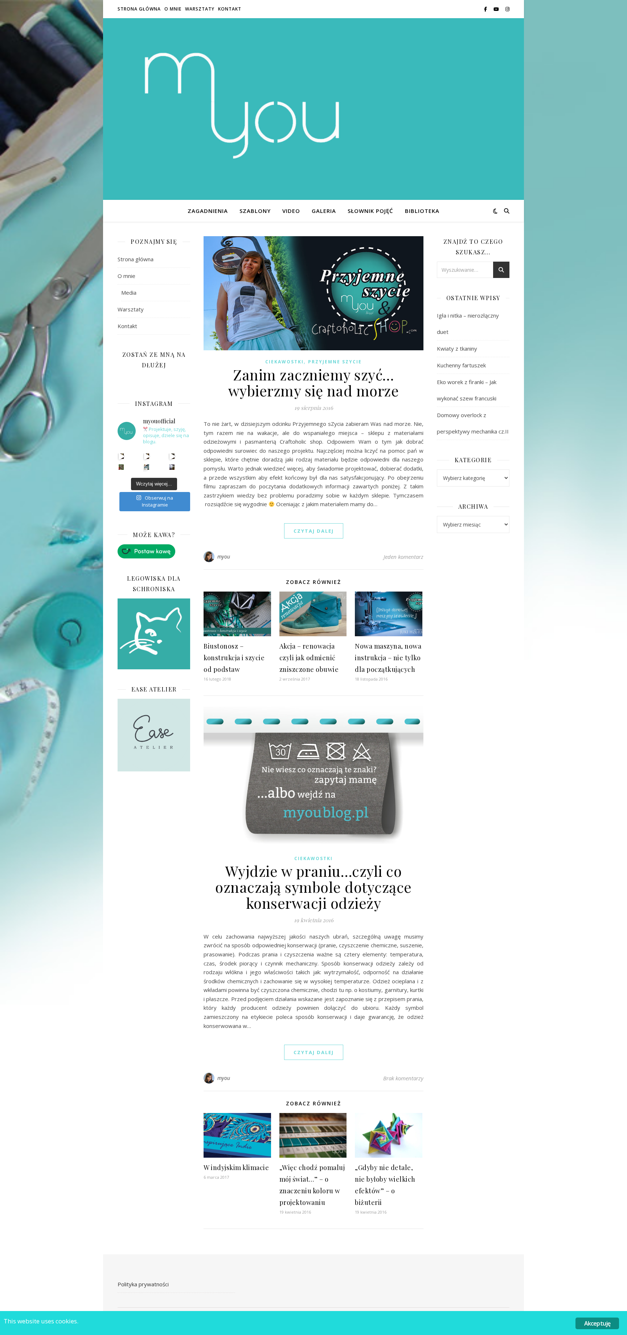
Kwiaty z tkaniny (457, 348)
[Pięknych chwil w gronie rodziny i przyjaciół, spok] (121, 467)
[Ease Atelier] (154, 551)
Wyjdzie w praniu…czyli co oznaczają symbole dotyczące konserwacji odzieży (313, 886)
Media (128, 292)
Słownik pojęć (370, 210)
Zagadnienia (208, 210)
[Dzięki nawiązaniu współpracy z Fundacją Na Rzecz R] (146, 467)
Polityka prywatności (143, 1284)
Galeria (324, 210)
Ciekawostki (284, 362)
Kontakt (229, 9)
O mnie (172, 9)
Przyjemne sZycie (335, 362)
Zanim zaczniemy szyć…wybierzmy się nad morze (313, 382)
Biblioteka (422, 210)
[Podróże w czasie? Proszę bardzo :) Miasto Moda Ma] (172, 456)
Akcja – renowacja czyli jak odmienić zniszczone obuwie (309, 658)
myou (223, 556)
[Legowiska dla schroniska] (154, 634)
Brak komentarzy (403, 1078)
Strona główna (139, 9)
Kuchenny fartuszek (461, 365)
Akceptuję (597, 1323)
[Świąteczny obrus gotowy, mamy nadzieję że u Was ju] (172, 467)
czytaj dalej (314, 531)
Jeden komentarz (403, 556)
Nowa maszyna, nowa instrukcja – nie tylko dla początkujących (388, 658)
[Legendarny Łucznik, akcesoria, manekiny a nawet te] (146, 456)
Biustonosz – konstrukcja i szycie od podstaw (234, 658)
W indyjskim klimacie (236, 1167)
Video (291, 210)
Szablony (255, 210)
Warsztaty (199, 9)
